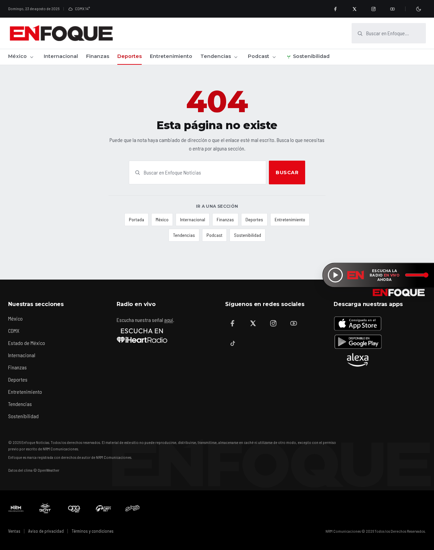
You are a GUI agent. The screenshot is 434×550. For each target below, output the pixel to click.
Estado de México (26, 343)
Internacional (61, 56)
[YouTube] (392, 9)
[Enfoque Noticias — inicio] (61, 33)
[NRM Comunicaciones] (16, 508)
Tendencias (215, 56)
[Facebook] (335, 9)
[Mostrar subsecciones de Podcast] (274, 57)
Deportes (129, 56)
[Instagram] (373, 9)
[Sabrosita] (132, 508)
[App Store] (358, 323)
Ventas (14, 531)
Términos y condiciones (93, 531)
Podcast (258, 56)
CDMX (13, 330)
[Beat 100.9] (45, 508)
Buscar (287, 172)
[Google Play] (358, 341)
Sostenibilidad (311, 56)
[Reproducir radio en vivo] (335, 275)
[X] (354, 9)
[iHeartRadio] (142, 335)
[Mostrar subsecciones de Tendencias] (236, 57)
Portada (136, 219)
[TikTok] (232, 343)
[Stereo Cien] (103, 508)
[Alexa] (358, 359)
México (17, 56)
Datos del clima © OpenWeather (33, 470)
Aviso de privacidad (46, 531)
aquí (168, 320)
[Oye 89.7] (74, 508)
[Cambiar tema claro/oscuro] (418, 9)
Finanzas (97, 56)
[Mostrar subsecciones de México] (31, 57)
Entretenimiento (171, 56)
